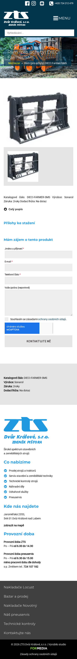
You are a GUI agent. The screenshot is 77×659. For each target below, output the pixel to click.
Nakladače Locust (19, 587)
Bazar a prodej (16, 596)
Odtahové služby (18, 491)
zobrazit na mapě (14, 525)
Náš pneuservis (17, 615)
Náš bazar (14, 63)
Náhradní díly (16, 486)
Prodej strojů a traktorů (22, 470)
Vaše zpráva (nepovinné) (17, 287)
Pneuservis (15, 497)
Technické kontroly (20, 624)
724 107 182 (31, 566)
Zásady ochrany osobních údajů (38, 654)
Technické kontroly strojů (23, 481)
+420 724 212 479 (64, 3)
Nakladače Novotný (20, 606)
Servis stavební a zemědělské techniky (31, 475)
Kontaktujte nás (17, 633)
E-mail (9, 261)
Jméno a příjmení (14, 248)
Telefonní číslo (13, 274)
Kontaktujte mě (39, 341)
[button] (13, 209)
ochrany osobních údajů (52, 319)
